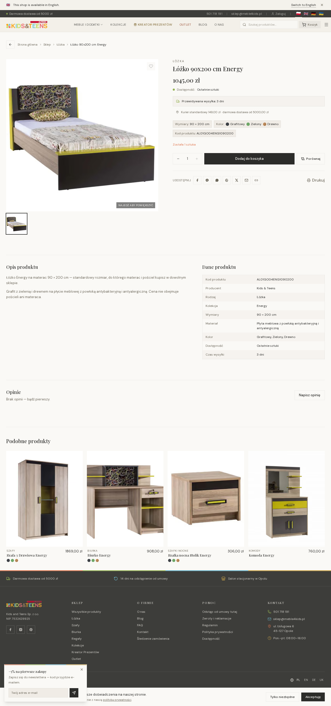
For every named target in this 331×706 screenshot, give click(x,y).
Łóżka (61, 44)
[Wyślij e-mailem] (246, 180)
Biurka (76, 632)
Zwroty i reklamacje (216, 618)
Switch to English (303, 5)
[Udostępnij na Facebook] (197, 180)
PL (298, 680)
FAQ (140, 625)
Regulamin (210, 625)
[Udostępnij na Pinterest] (227, 180)
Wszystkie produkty (86, 612)
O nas (219, 25)
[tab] (16, 223)
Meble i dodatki (87, 25)
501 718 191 (214, 14)
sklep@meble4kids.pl (246, 14)
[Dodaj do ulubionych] (151, 66)
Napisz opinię (309, 395)
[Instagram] (21, 629)
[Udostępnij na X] (236, 180)
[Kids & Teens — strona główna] (26, 24)
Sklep (47, 44)
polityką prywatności (117, 700)
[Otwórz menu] (326, 24)
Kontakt (142, 632)
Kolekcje (118, 25)
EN (306, 680)
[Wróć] (10, 44)
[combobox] (269, 24)
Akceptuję (313, 697)
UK (322, 680)
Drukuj (318, 180)
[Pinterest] (31, 629)
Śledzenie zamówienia (153, 639)
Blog (203, 25)
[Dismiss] (322, 5)
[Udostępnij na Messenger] (207, 180)
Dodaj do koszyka (249, 158)
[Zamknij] (82, 669)
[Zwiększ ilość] (197, 158)
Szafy (76, 625)
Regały (77, 639)
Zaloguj (280, 14)
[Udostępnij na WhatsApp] (217, 180)
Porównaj (313, 159)
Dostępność (211, 639)
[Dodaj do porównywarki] (77, 473)
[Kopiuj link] (256, 180)
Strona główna (28, 44)
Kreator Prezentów (155, 25)
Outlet (185, 25)
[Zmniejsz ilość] (178, 158)
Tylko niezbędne (282, 697)
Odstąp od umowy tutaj (219, 612)
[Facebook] (10, 629)
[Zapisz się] (74, 692)
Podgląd (47, 542)
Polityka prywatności (217, 632)
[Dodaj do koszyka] (77, 465)
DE (314, 680)
